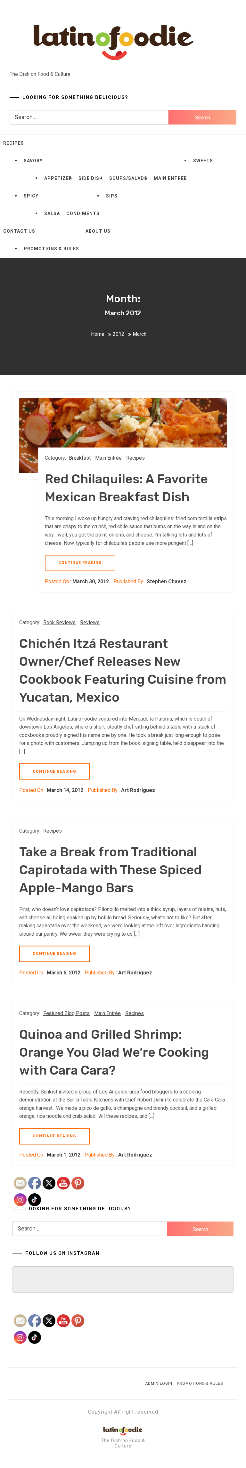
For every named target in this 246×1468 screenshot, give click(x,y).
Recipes (13, 143)
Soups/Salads (128, 178)
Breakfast (80, 458)
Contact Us (19, 231)
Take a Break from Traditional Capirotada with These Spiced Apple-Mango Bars (110, 869)
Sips (112, 195)
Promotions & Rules (51, 248)
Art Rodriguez (138, 790)
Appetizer (58, 178)
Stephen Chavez (166, 581)
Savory (33, 160)
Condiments (83, 213)
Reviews (90, 622)
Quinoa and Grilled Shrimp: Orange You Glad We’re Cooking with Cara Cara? (114, 1052)
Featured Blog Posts (66, 1013)
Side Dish (90, 178)
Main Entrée (170, 178)
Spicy (31, 195)
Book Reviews (59, 622)
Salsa (52, 213)
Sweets (203, 160)
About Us (98, 231)
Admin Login (158, 1383)
